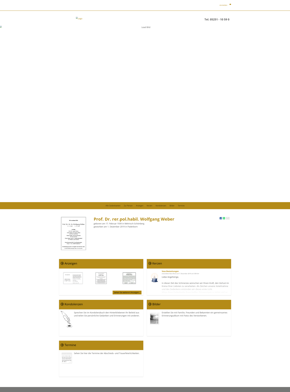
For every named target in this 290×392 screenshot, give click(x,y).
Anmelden (223, 5)
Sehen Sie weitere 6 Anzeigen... (127, 292)
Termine (181, 205)
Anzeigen (139, 205)
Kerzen (149, 205)
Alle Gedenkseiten (113, 205)
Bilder (172, 205)
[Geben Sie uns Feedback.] (230, 5)
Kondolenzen (161, 205)
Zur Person (128, 205)
